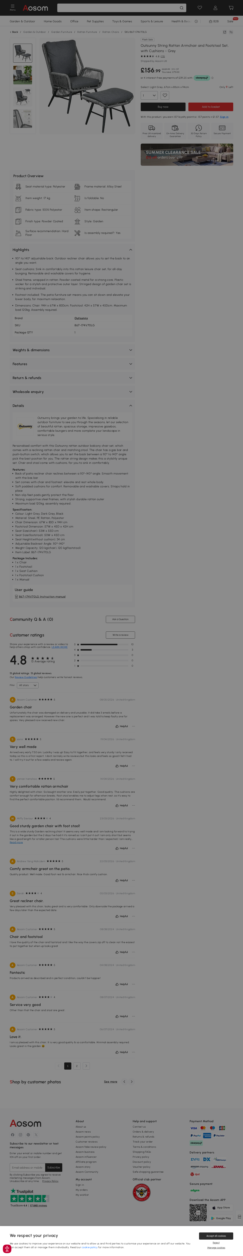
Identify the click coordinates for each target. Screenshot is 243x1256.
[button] (7, 1249)
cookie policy (89, 1247)
